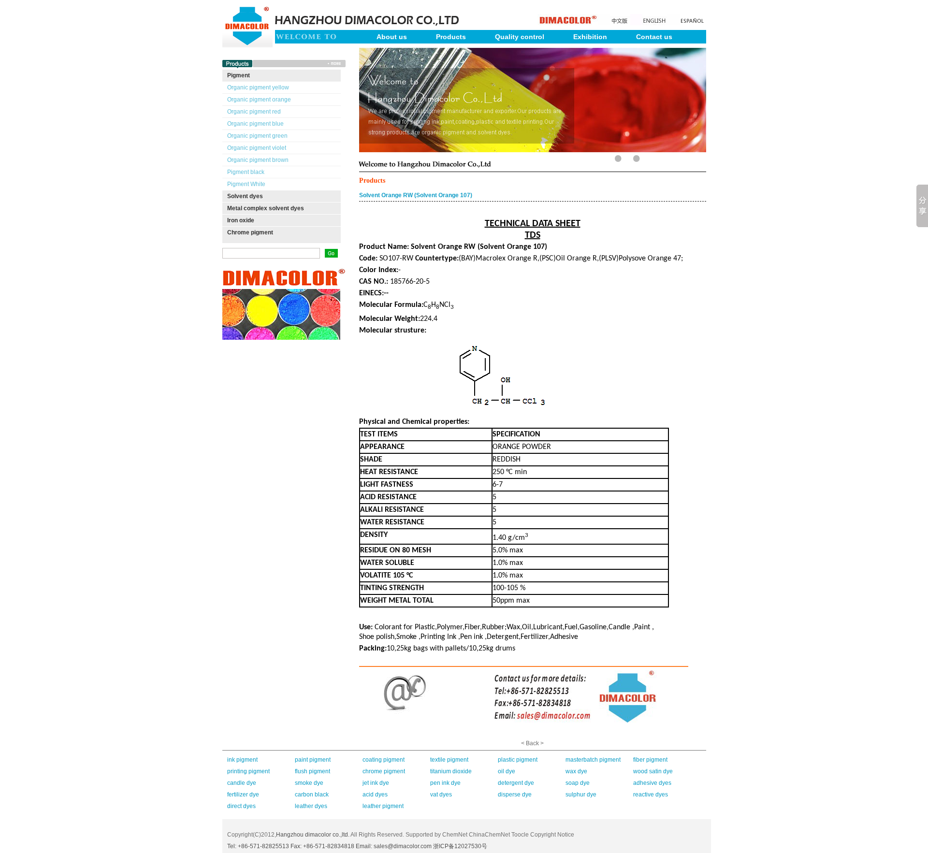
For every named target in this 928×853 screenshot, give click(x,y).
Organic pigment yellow (258, 87)
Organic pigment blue (255, 123)
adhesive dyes (652, 783)
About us (392, 37)
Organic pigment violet (256, 148)
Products (451, 37)
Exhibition (590, 37)
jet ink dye (375, 783)
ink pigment (242, 759)
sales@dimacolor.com (403, 846)
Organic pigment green (257, 135)
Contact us (654, 37)
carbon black (312, 794)
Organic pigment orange (259, 99)
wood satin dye (653, 771)
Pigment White (246, 184)
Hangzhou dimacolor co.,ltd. (312, 834)
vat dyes (441, 794)
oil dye (506, 771)
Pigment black (245, 172)
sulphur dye (581, 794)
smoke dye (309, 783)
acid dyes (375, 794)
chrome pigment (383, 771)
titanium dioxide (451, 771)
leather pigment (383, 806)
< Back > (532, 743)
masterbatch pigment (593, 759)
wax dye (576, 771)
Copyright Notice (552, 834)
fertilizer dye (243, 794)
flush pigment (312, 771)
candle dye (241, 783)
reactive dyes (650, 794)
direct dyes (241, 806)
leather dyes (311, 806)
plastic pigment (517, 759)
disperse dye (515, 794)
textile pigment (449, 759)
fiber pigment (650, 759)
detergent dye (516, 783)
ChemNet (454, 834)
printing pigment (248, 771)
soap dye (578, 783)
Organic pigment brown (258, 160)
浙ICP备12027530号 (460, 846)
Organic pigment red (254, 111)
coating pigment (383, 759)
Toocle (520, 834)
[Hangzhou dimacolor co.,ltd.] (247, 5)
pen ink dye (445, 783)
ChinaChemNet (489, 834)
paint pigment (313, 759)
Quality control (519, 37)
